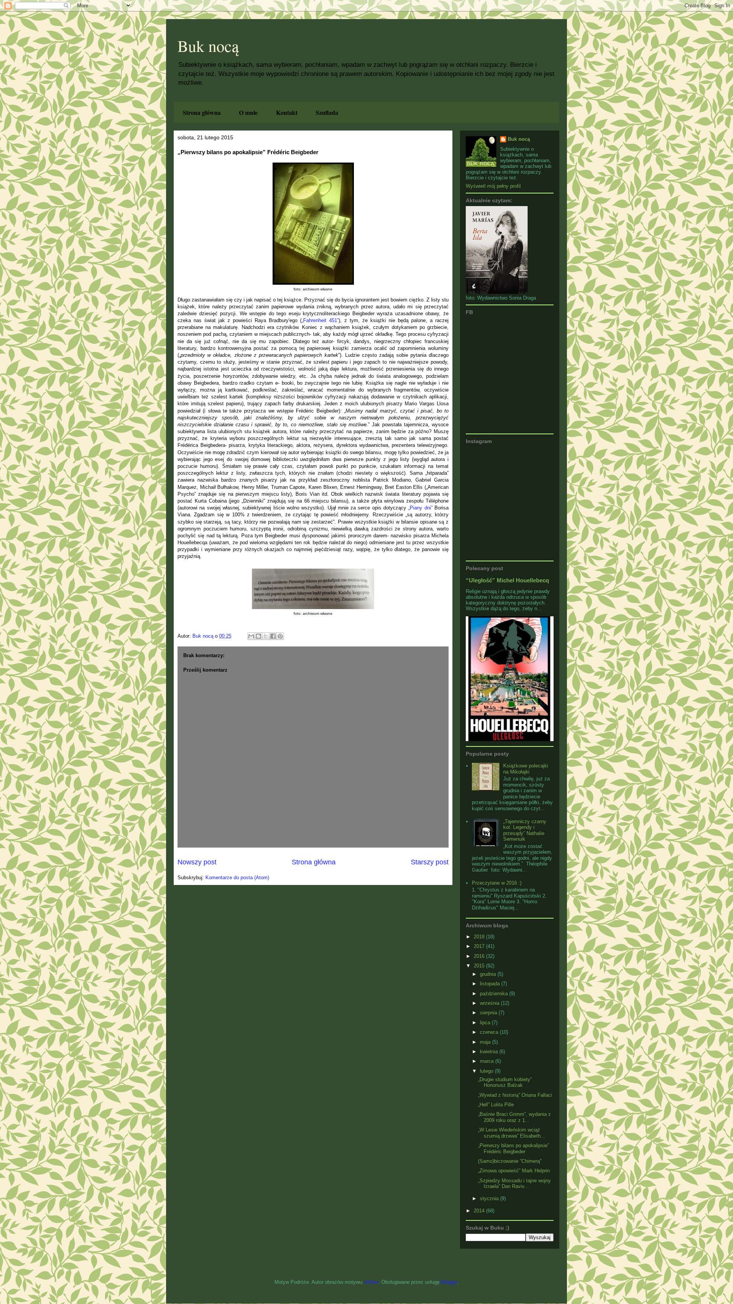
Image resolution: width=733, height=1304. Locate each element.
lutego (487, 1071)
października (494, 993)
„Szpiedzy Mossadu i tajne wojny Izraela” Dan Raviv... (514, 1184)
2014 (480, 1211)
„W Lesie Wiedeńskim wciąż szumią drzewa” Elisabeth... (511, 1133)
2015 (480, 966)
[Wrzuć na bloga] (258, 636)
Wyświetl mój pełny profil (493, 186)
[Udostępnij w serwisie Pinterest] (280, 636)
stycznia (490, 1198)
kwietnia (489, 1051)
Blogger (449, 1282)
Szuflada (327, 112)
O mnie (248, 112)
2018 (480, 937)
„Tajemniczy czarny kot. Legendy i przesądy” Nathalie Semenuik (524, 830)
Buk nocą (208, 45)
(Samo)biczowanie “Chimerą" (510, 1161)
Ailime (371, 1282)
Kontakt (286, 112)
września (490, 1003)
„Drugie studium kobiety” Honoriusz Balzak (505, 1082)
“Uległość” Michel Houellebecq (507, 580)
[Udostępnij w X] (266, 636)
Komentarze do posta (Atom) (237, 877)
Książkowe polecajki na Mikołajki (525, 769)
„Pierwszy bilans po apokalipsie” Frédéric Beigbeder (513, 1148)
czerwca (490, 1032)
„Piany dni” (420, 508)
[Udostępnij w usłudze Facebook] (273, 636)
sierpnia (489, 1012)
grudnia (488, 974)
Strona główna (202, 112)
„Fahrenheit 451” (320, 320)
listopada (490, 983)
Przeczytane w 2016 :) (496, 883)
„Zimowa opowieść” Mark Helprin (514, 1170)
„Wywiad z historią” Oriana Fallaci (515, 1095)
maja (486, 1042)
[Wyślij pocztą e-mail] (251, 636)
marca (487, 1061)
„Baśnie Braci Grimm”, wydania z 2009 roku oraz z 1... (514, 1117)
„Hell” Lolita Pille (496, 1104)
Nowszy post (197, 862)
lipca (486, 1022)
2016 (480, 956)
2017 (480, 946)
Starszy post (430, 862)
